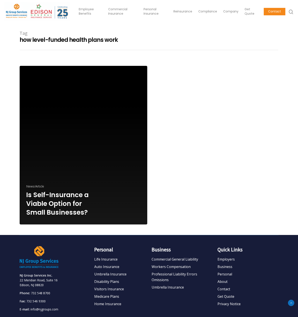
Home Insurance (107, 303)
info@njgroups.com (44, 309)
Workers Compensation (171, 266)
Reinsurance (182, 11)
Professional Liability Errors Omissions (174, 277)
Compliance (207, 11)
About (223, 281)
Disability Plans (106, 281)
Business (225, 266)
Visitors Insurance (109, 289)
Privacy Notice (229, 303)
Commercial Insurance (117, 11)
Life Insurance (106, 259)
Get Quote (249, 11)
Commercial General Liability (175, 259)
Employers (226, 259)
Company (230, 11)
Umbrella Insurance (110, 274)
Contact (274, 11)
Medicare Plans (106, 296)
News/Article (35, 186)
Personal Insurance (151, 11)
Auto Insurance (106, 266)
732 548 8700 (40, 293)
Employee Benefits (86, 11)
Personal (225, 274)
